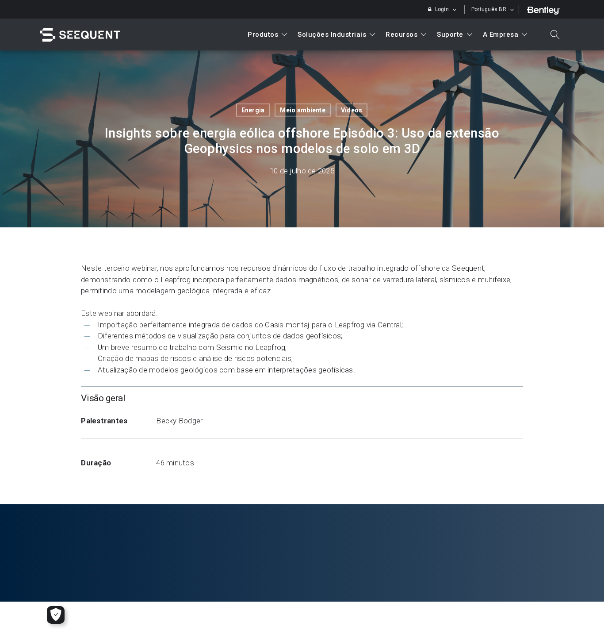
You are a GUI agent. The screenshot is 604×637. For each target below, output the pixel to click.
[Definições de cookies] (56, 615)
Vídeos (352, 110)
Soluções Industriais (332, 34)
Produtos (263, 34)
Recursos (401, 34)
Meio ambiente (302, 110)
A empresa (501, 34)
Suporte (450, 34)
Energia (253, 110)
